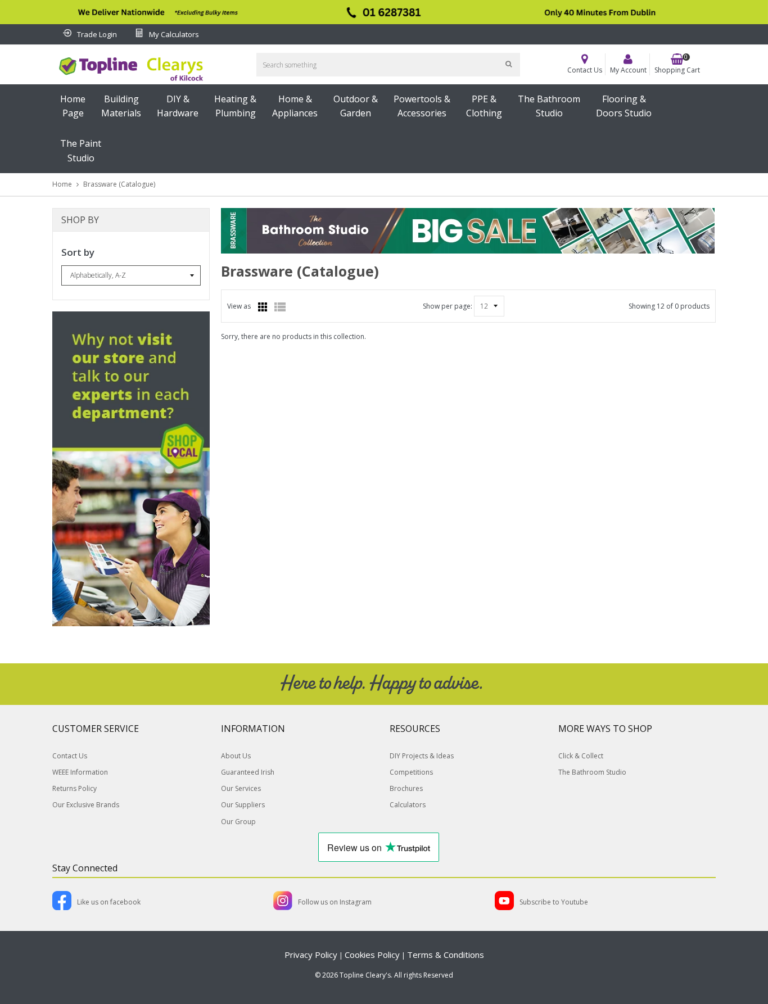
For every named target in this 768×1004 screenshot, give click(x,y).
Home (62, 184)
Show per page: (447, 306)
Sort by (77, 252)
